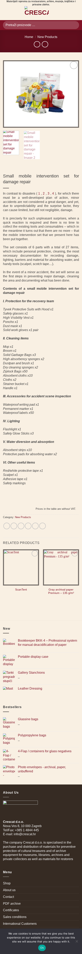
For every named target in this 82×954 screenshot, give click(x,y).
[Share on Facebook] (14, 526)
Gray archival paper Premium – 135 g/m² (61, 591)
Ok (42, 947)
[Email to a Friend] (28, 526)
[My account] (69, 13)
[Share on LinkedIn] (42, 526)
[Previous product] (45, 44)
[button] (5, 13)
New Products (47, 37)
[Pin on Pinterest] (35, 526)
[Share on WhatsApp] (6, 526)
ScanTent (21, 589)
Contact (8, 896)
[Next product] (37, 44)
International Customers (20, 923)
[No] (76, 942)
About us (9, 890)
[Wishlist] (62, 13)
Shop (7, 883)
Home (29, 37)
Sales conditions (14, 917)
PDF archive (12, 903)
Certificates (11, 910)
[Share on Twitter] (21, 526)
